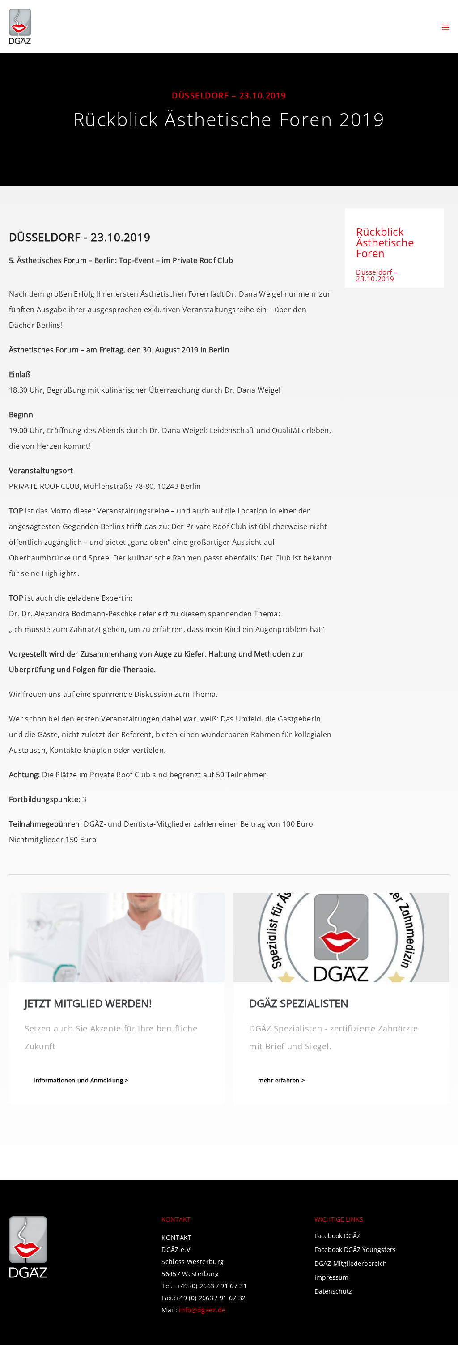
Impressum (331, 1277)
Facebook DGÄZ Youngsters (355, 1249)
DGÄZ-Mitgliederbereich (350, 1263)
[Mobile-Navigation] (445, 27)
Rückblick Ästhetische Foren (385, 242)
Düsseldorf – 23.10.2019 (377, 275)
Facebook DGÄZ (337, 1235)
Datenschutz (333, 1291)
